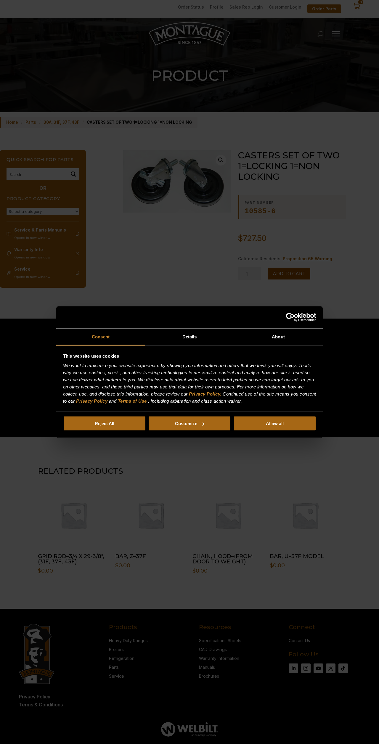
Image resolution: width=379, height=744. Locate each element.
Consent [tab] (101, 336)
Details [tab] (189, 336)
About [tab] (278, 336)
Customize (186, 423)
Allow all (275, 423)
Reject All (104, 423)
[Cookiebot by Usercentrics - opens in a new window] (290, 317)
